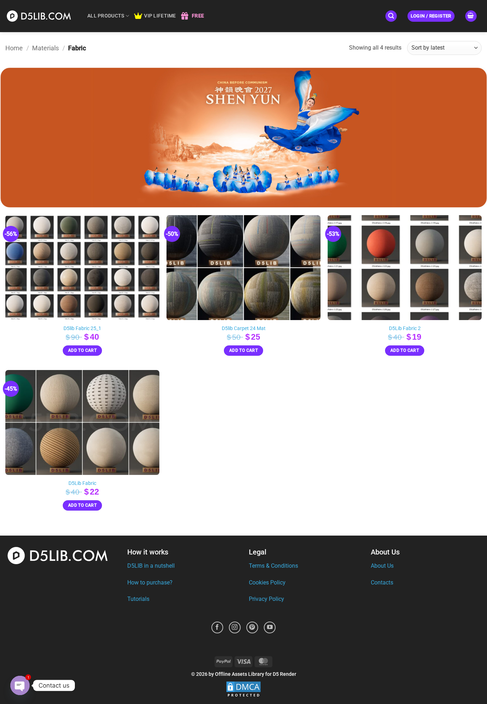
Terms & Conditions (273, 565)
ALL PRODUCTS (105, 16)
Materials (45, 48)
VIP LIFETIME (160, 16)
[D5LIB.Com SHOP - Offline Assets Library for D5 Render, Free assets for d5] (41, 16)
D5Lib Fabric (82, 483)
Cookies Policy (267, 582)
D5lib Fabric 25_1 (82, 328)
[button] (391, 16)
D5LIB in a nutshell (151, 565)
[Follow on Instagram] (235, 627)
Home (14, 48)
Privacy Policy (266, 599)
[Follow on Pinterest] (252, 627)
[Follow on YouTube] (270, 627)
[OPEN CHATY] (20, 685)
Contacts (382, 582)
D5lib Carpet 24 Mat (244, 328)
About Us (382, 565)
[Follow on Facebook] (217, 627)
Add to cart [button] (82, 350)
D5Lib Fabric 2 (405, 328)
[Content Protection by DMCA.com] (243, 690)
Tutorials (138, 599)
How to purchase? (150, 582)
